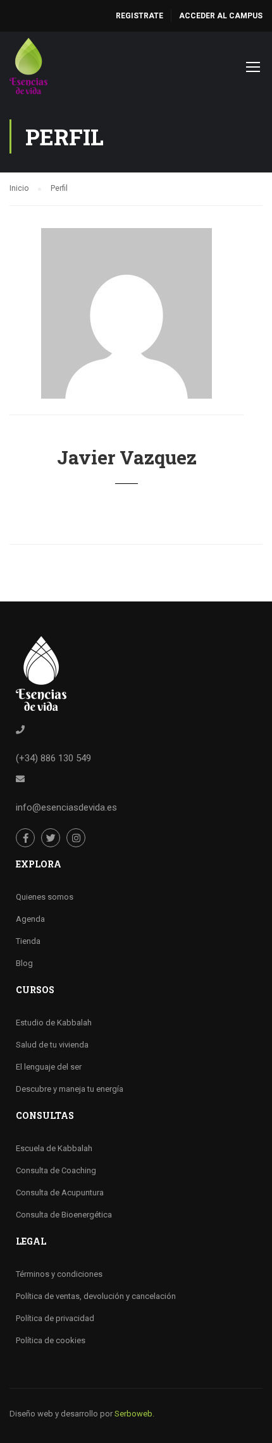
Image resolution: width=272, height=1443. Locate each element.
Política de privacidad (55, 1318)
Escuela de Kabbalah (54, 1148)
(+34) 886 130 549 (53, 758)
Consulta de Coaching (56, 1170)
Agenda (30, 919)
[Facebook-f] (25, 837)
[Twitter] (50, 837)
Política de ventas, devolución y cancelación (96, 1296)
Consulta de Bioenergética (64, 1214)
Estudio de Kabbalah (54, 1022)
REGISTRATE (139, 15)
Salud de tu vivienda (52, 1044)
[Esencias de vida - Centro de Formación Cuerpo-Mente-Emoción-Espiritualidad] (28, 69)
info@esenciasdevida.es (66, 807)
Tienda (28, 941)
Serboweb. (134, 1413)
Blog (24, 963)
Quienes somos (44, 897)
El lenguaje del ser (49, 1067)
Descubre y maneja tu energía (69, 1089)
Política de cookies (50, 1340)
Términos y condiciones (59, 1274)
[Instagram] (75, 837)
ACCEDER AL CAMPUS (221, 15)
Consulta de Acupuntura (60, 1192)
